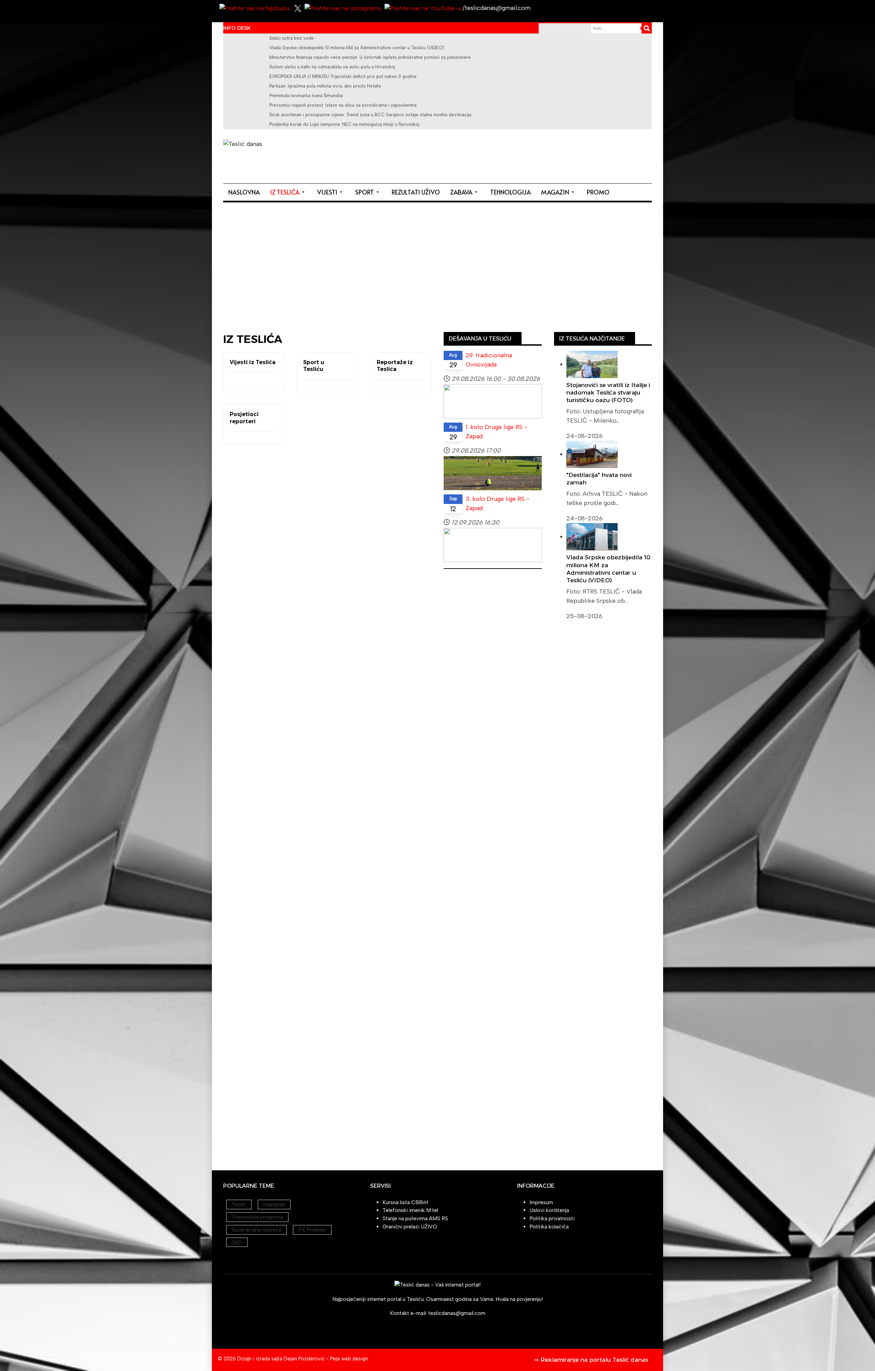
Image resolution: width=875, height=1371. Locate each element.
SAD (237, 1242)
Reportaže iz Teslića (395, 366)
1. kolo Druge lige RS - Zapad (496, 431)
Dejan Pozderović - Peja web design (326, 1359)
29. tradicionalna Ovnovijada (489, 359)
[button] (288, 192)
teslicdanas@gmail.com (456, 1313)
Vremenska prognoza (257, 1217)
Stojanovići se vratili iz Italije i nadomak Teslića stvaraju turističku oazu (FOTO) (608, 392)
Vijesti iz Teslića (252, 362)
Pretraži (647, 28)
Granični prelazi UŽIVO (409, 1226)
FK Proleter (312, 1229)
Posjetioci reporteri (244, 418)
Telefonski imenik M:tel (410, 1210)
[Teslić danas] (279, 151)
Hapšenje (274, 1204)
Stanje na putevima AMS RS (415, 1218)
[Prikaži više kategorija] (345, 366)
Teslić (239, 1204)
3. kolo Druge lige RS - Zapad (497, 503)
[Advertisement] (527, 154)
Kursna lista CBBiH (405, 1202)
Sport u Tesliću (313, 366)
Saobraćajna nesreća (256, 1229)
